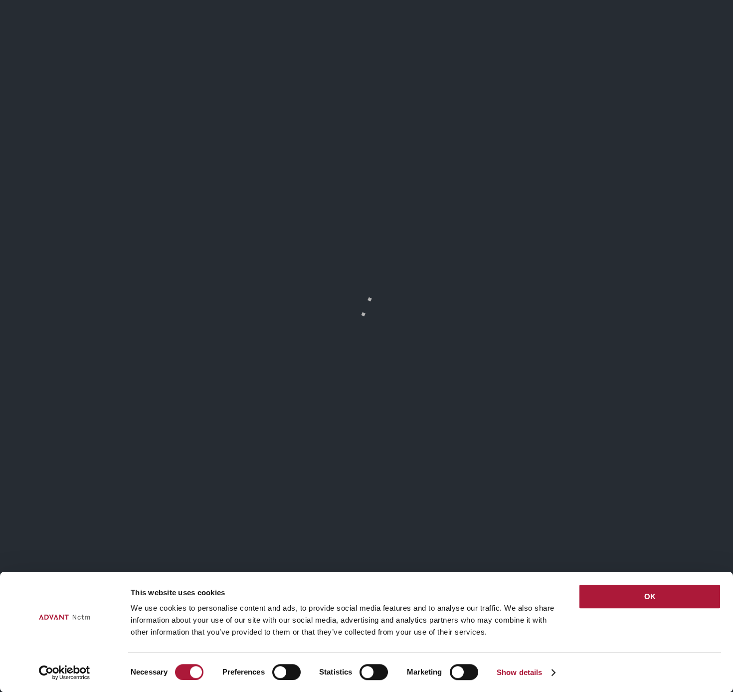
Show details (519, 672)
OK (650, 596)
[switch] (286, 672)
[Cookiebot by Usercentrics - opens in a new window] (64, 672)
